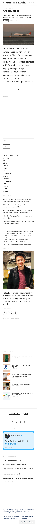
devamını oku (29, 82)
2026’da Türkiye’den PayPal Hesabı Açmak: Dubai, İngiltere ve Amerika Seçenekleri (17, 200)
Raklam (5, 176)
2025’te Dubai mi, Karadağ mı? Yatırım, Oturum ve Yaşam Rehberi (16, 206)
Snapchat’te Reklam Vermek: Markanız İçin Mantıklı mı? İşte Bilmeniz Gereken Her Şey (17, 211)
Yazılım (5, 191)
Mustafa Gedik (16, 2)
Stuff (5, 184)
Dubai (5, 161)
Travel (5, 189)
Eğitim (5, 163)
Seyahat (5, 20)
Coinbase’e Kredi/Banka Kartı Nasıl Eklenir (15, 235)
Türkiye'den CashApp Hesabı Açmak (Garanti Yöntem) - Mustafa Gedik (19, 232)
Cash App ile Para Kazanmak (12, 231)
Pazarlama (7, 174)
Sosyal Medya (8, 181)
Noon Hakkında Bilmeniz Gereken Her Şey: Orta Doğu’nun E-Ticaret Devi (18, 223)
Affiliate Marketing (10, 156)
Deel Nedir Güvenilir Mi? (10, 239)
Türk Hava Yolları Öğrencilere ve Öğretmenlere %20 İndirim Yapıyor (17, 17)
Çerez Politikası (22, 518)
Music (5, 168)
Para (4, 171)
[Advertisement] (18, 117)
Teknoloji (6, 186)
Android (6, 158)
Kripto (5, 166)
